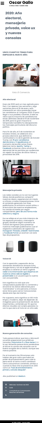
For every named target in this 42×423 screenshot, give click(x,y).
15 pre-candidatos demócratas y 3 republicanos (16, 141)
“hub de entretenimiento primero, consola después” (17, 369)
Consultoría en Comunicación (19, 390)
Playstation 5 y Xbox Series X (24, 342)
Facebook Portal (11, 233)
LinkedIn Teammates (30, 231)
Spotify (20, 146)
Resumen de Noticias (16, 392)
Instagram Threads (11, 231)
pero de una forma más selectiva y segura (20, 212)
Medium (21, 376)
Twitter (27, 146)
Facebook (7, 148)
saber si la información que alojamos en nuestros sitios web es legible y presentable (20, 274)
